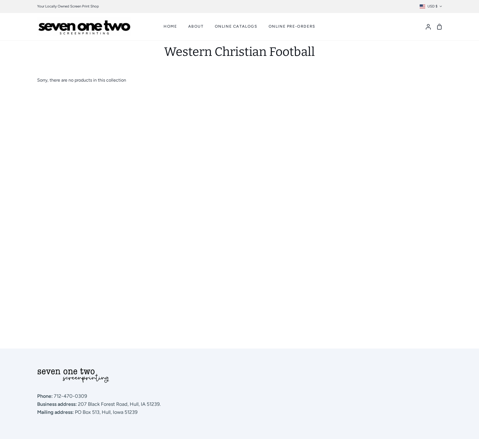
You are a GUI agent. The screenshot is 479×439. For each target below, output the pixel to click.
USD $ (432, 6)
